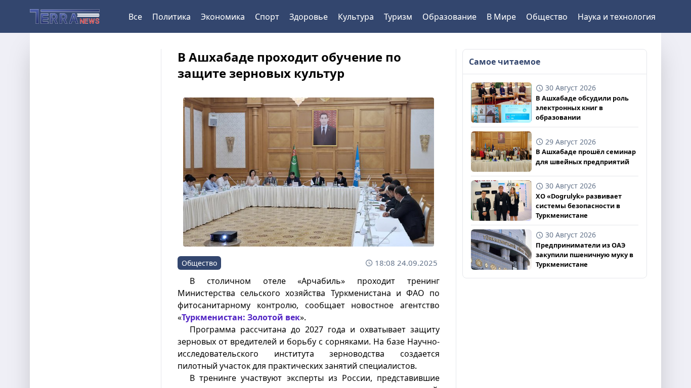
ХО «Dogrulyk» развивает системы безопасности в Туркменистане (579, 205)
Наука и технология (617, 16)
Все (135, 16)
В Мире (501, 16)
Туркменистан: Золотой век (241, 317)
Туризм (398, 16)
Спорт (267, 16)
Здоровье (308, 16)
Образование (449, 16)
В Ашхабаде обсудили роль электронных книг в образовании (582, 107)
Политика (171, 16)
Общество (547, 16)
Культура (356, 16)
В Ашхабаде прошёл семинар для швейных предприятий (586, 156)
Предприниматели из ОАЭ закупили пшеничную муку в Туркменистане (584, 254)
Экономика (223, 16)
